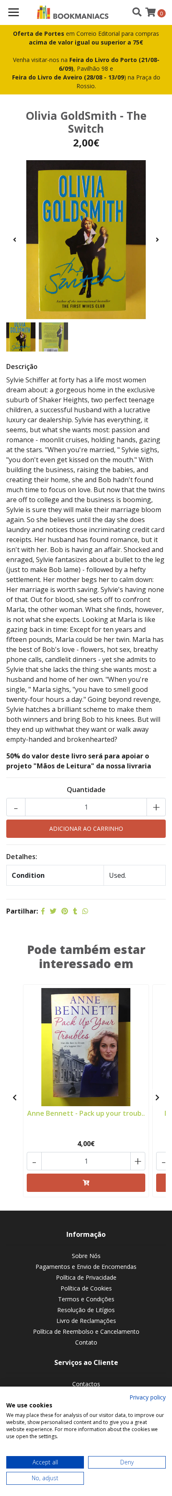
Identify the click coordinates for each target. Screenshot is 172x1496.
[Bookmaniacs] (73, 12)
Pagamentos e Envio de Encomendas (86, 1267)
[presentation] (14, 239)
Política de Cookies (86, 1288)
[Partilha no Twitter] (53, 911)
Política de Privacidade (86, 1277)
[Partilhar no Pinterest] (64, 911)
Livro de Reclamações (86, 1321)
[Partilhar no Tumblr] (75, 911)
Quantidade (86, 789)
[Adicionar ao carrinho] (86, 1183)
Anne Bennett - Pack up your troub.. (86, 1113)
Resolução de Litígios (86, 1310)
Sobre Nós (86, 1256)
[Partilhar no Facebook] (43, 911)
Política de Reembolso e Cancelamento (86, 1331)
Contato (86, 1342)
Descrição (22, 366)
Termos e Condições (86, 1299)
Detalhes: (21, 856)
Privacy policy (147, 1397)
